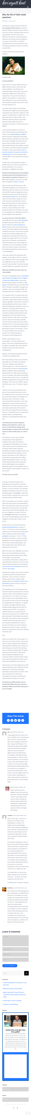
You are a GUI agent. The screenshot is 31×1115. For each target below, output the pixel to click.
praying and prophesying (9, 527)
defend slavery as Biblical (18, 134)
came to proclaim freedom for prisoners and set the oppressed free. (15, 152)
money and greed (22, 220)
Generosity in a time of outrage (12, 1000)
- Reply (22, 732)
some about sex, (13, 196)
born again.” (11, 568)
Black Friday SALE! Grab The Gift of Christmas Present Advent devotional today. (14, 995)
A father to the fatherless (10, 1004)
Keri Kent (5, 21)
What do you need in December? (12, 988)
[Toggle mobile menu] (28, 7)
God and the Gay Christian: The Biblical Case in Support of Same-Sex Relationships (15, 278)
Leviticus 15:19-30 (18, 182)
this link (24, 368)
